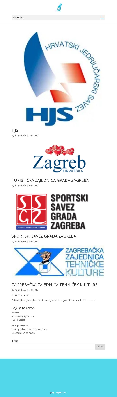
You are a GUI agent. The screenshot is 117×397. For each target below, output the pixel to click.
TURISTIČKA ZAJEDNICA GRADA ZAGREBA (50, 180)
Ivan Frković (20, 135)
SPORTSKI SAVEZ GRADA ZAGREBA (44, 236)
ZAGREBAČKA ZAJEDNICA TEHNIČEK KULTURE (55, 284)
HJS (15, 130)
